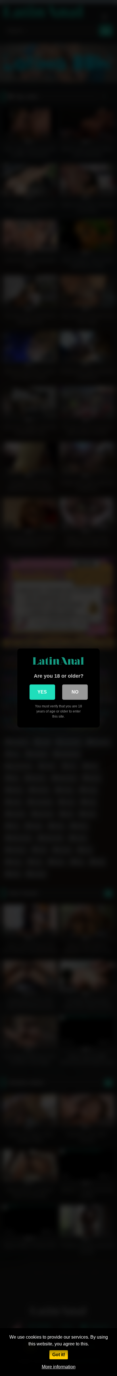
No (75, 692)
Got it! (58, 1354)
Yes (42, 692)
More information (59, 1366)
